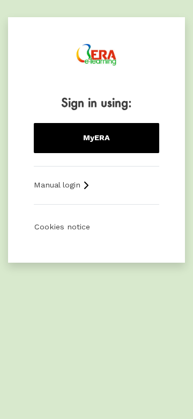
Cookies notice (62, 226)
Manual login (58, 184)
